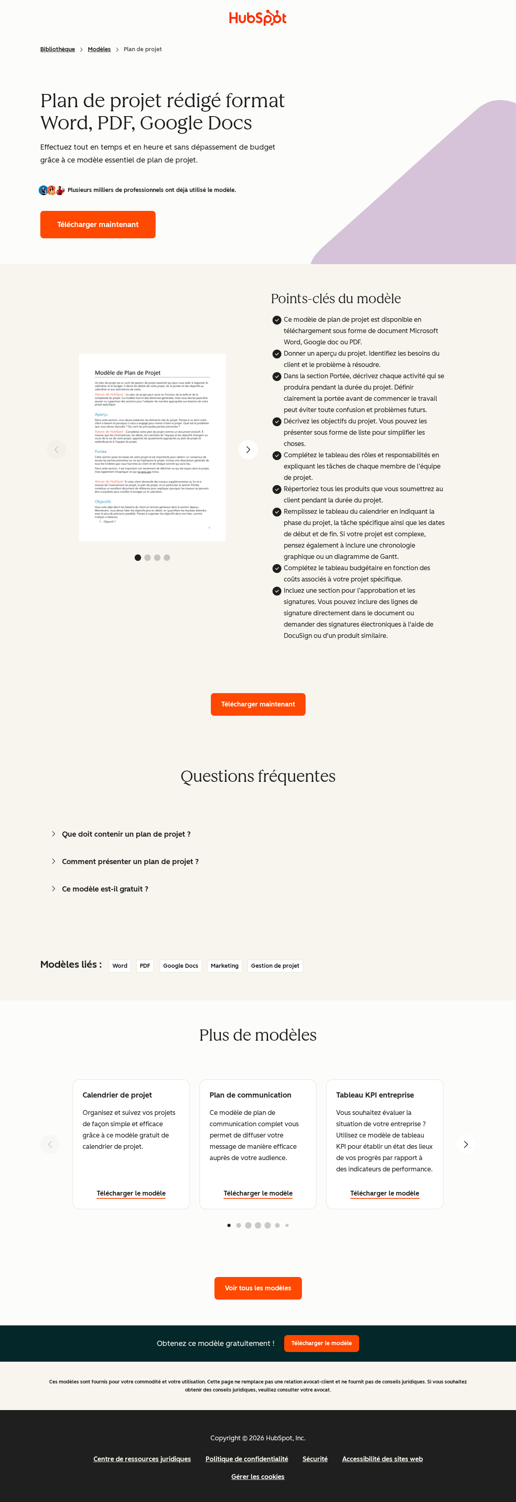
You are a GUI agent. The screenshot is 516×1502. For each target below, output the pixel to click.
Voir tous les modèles (258, 1288)
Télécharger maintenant (98, 224)
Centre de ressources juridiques (142, 1459)
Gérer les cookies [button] (258, 1477)
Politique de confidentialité (247, 1459)
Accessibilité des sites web (382, 1459)
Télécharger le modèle (131, 1193)
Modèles (99, 49)
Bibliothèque (57, 49)
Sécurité (315, 1459)
